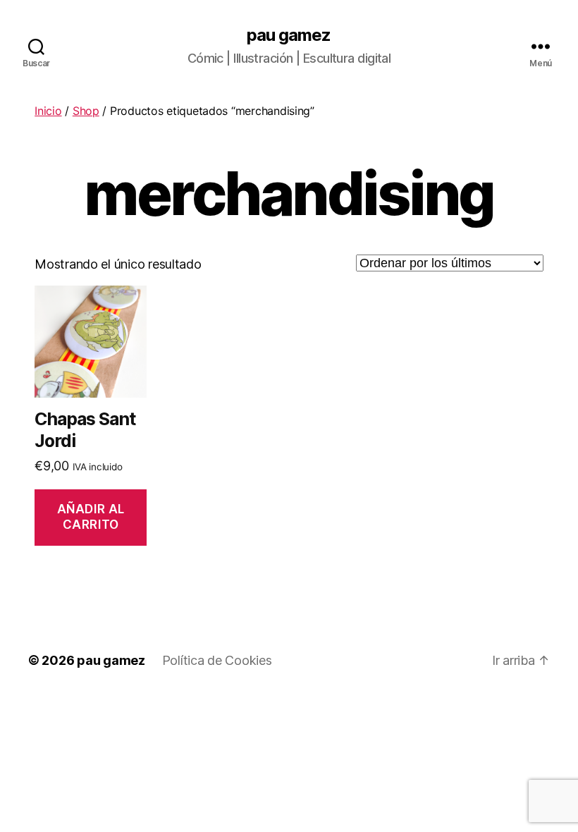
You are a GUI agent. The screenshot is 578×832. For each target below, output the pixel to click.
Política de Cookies (217, 660)
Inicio (48, 111)
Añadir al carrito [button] (91, 516)
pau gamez (289, 35)
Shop (86, 111)
